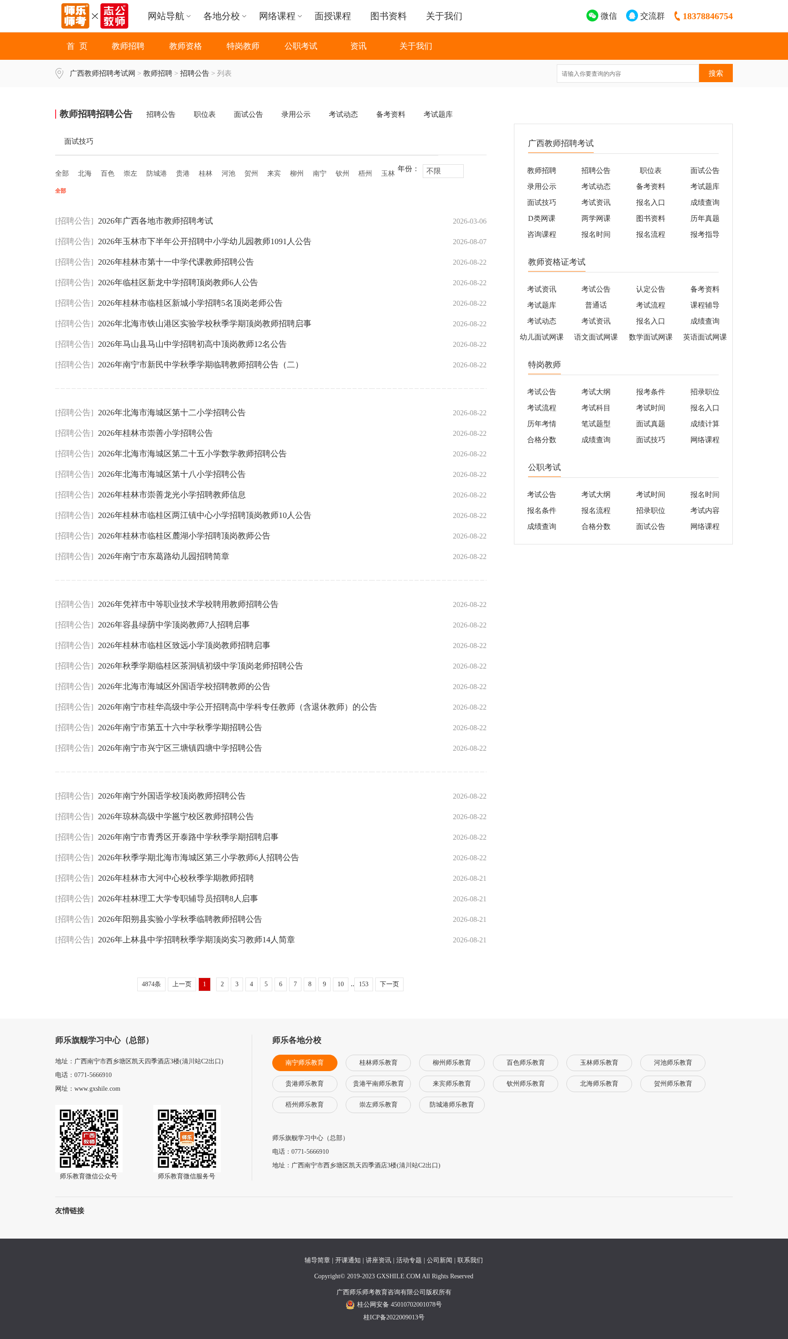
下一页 (389, 984)
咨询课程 (541, 234)
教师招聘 (128, 46)
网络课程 (705, 440)
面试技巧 (78, 141)
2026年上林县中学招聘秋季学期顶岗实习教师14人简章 (196, 939)
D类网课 (541, 218)
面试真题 (650, 424)
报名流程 (650, 234)
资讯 (358, 46)
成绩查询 (705, 202)
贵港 (183, 173)
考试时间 (650, 408)
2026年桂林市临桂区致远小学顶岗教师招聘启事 (184, 645)
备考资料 (390, 114)
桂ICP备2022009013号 (394, 1317)
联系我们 (470, 1260)
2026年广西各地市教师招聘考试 (155, 220)
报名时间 (596, 234)
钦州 (342, 173)
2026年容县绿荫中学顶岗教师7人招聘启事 (174, 624)
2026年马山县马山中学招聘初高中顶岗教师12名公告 (192, 344)
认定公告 (650, 289)
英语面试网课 (705, 337)
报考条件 (650, 392)
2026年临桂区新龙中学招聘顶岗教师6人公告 (178, 282)
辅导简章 (317, 1260)
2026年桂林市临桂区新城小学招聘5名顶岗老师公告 (190, 303)
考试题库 (438, 114)
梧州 (365, 173)
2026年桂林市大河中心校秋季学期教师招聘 (176, 878)
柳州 (297, 173)
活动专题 (409, 1260)
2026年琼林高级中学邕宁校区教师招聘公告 (176, 816)
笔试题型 (596, 424)
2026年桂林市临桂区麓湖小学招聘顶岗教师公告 (184, 535)
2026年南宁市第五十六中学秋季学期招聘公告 (180, 727)
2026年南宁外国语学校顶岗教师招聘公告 (172, 795)
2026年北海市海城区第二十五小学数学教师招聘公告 (192, 453)
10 (340, 984)
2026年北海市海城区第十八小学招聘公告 (172, 474)
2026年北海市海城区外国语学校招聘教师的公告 (184, 686)
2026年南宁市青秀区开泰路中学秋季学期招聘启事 (188, 837)
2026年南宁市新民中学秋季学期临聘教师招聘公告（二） (200, 364)
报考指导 (705, 234)
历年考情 (541, 424)
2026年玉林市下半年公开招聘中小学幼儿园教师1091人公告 (204, 241)
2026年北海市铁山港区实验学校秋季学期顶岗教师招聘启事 (204, 323)
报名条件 (541, 510)
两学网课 (596, 218)
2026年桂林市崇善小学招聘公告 (155, 433)
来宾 (274, 173)
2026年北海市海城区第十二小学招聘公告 (172, 412)
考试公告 (596, 289)
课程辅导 (705, 305)
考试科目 (596, 408)
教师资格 (185, 46)
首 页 (77, 46)
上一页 (182, 984)
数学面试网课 (651, 337)
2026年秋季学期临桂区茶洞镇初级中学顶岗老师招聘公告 (200, 665)
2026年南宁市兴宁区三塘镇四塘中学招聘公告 (180, 748)
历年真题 (705, 218)
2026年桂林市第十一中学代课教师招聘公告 (176, 262)
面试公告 (248, 114)
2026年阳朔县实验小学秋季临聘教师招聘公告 (180, 919)
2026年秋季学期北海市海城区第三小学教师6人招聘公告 (198, 857)
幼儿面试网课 (542, 337)
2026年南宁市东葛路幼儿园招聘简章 (163, 556)
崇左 (130, 173)
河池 (228, 173)
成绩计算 (705, 424)
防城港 (156, 173)
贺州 (251, 173)
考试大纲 (596, 392)
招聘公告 (194, 73)
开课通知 (348, 1260)
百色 (107, 173)
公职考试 (301, 46)
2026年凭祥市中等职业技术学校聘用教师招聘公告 (188, 604)
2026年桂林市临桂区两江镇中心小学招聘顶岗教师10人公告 (204, 515)
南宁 (320, 173)
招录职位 (650, 510)
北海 (85, 173)
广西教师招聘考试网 (102, 73)
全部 (62, 173)
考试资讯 (596, 202)
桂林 (206, 173)
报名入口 (650, 202)
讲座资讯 (378, 1260)
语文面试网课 (596, 337)
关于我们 (444, 16)
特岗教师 (243, 46)
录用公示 (296, 114)
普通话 (596, 305)
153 (363, 984)
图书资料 (388, 16)
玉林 (388, 173)
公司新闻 (439, 1260)
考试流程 (650, 305)
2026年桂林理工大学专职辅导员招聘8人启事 (178, 898)
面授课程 (333, 16)
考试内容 (705, 510)
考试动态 (343, 114)
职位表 (205, 114)
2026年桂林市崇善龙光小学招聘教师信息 (172, 494)
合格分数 (541, 440)
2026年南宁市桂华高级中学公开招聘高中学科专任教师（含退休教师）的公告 (237, 706)
